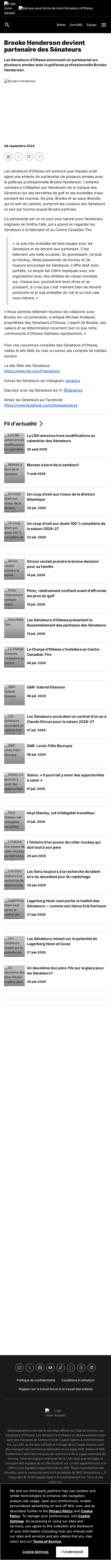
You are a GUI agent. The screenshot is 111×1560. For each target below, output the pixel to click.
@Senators (73, 390)
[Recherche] (7, 25)
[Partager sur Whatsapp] (8, 156)
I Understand (72, 1552)
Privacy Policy (61, 1511)
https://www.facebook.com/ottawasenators (40, 405)
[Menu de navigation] (104, 25)
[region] (55, 1521)
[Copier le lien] (39, 156)
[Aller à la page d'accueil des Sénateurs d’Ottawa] (10, 8)
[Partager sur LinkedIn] (29, 156)
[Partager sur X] (18, 156)
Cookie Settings (35, 1552)
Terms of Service (47, 1541)
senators (73, 380)
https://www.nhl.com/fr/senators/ (32, 371)
